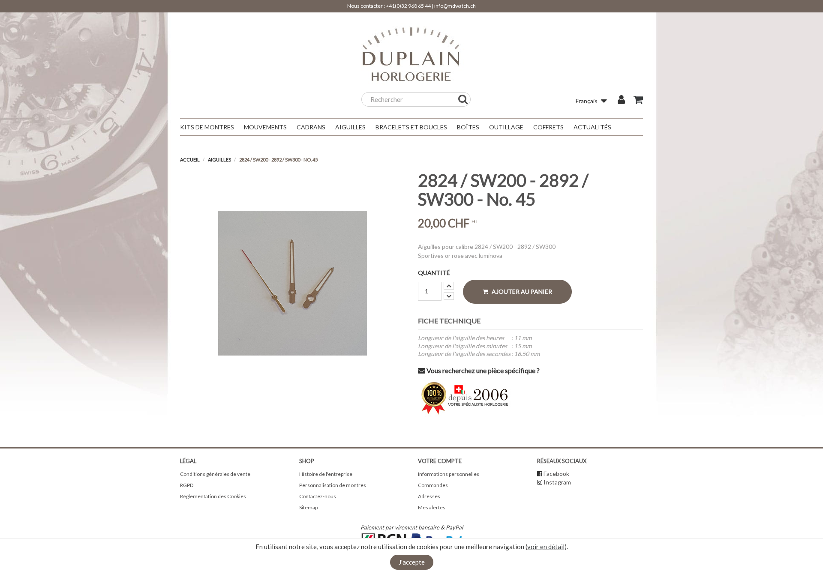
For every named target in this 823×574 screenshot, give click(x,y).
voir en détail (546, 546)
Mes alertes (431, 507)
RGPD (186, 485)
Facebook (556, 473)
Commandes (433, 485)
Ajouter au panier (521, 291)
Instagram (557, 482)
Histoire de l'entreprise (325, 474)
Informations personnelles (448, 474)
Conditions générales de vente (215, 474)
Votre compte (440, 460)
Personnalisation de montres (332, 485)
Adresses (429, 496)
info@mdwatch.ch (455, 6)
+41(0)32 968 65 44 (408, 6)
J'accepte (412, 562)
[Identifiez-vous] (621, 101)
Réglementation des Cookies (213, 496)
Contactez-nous (317, 496)
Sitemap (308, 507)
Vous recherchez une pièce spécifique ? (482, 370)
